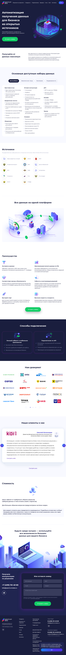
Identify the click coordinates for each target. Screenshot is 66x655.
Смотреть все (33, 468)
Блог (50, 2)
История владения (30, 94)
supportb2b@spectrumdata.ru (56, 634)
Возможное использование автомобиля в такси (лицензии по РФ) (33, 108)
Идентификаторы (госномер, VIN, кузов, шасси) (13, 91)
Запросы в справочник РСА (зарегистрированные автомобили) (52, 115)
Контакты (54, 2)
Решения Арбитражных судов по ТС (13, 107)
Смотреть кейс (11, 458)
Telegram (4, 593)
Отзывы (21, 634)
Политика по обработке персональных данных (36, 636)
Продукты (27, 2)
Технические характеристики (33, 119)
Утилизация (28, 90)
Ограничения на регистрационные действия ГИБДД (32, 99)
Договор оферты (37, 632)
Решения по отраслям (18, 2)
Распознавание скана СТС (32, 126)
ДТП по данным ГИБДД (51, 90)
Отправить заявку (42, 603)
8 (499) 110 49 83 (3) (54, 632)
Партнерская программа (36, 620)
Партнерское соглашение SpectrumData (36, 650)
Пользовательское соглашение (37, 641)
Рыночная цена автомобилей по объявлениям (13, 132)
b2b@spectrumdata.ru (9, 588)
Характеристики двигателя (32, 123)
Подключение (35, 2)
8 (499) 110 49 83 (53, 621)
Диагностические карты (31, 128)
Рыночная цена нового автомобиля (11, 124)
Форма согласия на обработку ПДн (37, 645)
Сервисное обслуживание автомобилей (32, 112)
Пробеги (27, 92)
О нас (46, 2)
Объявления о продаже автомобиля (11, 128)
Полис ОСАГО (28, 130)
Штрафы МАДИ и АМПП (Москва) (51, 103)
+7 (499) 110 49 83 (10, 585)
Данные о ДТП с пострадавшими (49, 93)
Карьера (42, 2)
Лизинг (7, 115)
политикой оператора (35, 598)
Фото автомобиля (30, 133)
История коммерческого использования (31, 103)
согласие (40, 597)
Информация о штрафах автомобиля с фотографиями (52, 107)
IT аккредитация (36, 622)
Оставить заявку (10, 39)
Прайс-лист (35, 625)
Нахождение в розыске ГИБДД (13, 110)
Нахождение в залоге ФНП (12, 113)
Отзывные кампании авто (12, 117)
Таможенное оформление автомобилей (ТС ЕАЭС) (12, 103)
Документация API (37, 629)
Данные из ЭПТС (29, 121)
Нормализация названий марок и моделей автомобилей (12, 95)
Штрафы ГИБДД (49, 100)
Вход (61, 2)
